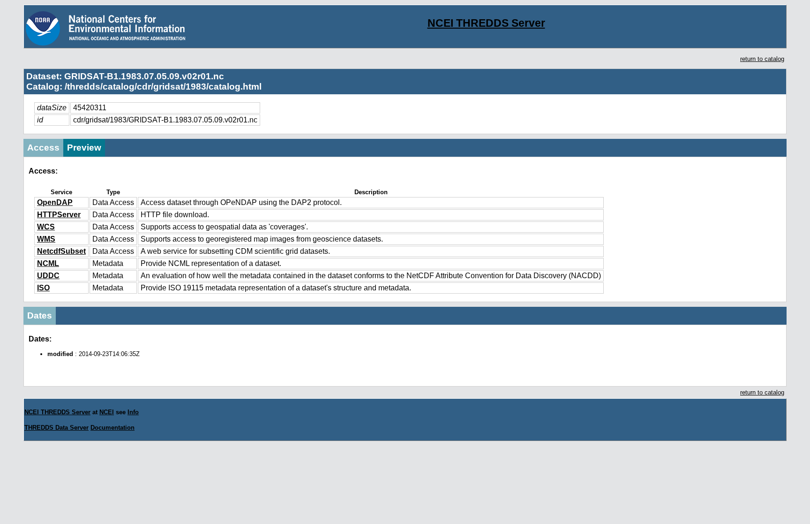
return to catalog (762, 58)
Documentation (112, 427)
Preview (84, 147)
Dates (39, 315)
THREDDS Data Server (56, 427)
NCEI (106, 412)
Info (133, 412)
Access (43, 147)
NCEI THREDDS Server (486, 23)
